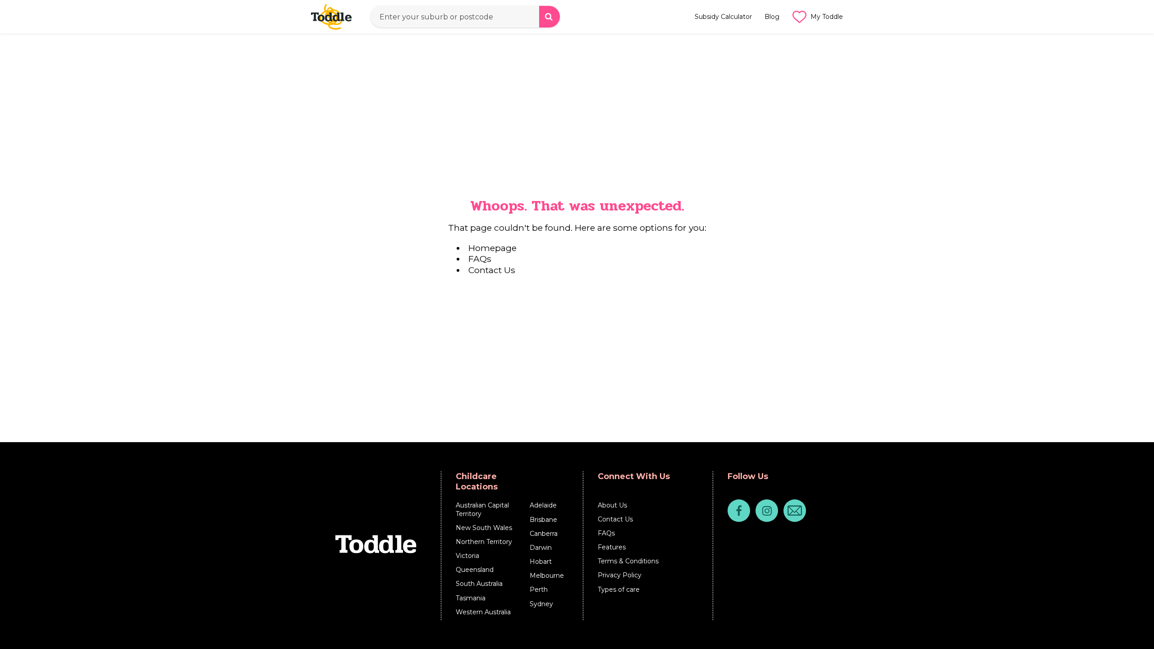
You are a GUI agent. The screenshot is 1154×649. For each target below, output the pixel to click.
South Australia (479, 584)
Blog (772, 17)
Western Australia (483, 612)
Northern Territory (484, 542)
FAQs (479, 258)
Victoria (467, 556)
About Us (612, 505)
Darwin (541, 548)
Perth (539, 589)
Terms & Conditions (628, 561)
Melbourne (547, 575)
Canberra (544, 534)
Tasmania (470, 598)
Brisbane (543, 520)
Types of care (619, 589)
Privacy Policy (619, 575)
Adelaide (543, 505)
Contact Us (491, 270)
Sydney (541, 604)
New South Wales (484, 528)
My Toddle (827, 17)
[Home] (335, 17)
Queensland (475, 570)
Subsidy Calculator (723, 17)
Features (612, 547)
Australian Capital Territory (482, 509)
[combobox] (465, 16)
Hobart (541, 562)
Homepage (492, 247)
